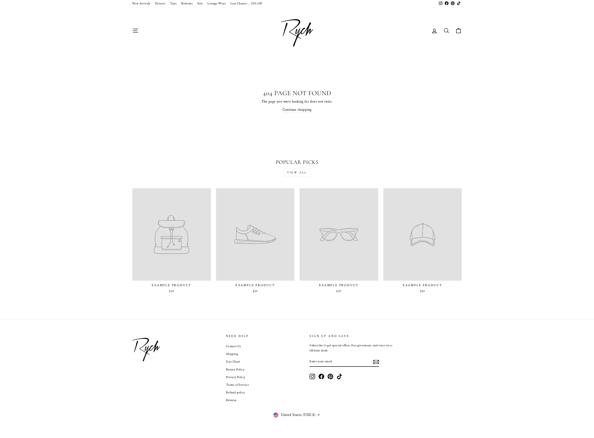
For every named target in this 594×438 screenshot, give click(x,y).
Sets (200, 3)
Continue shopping (297, 109)
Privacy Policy (235, 377)
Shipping (232, 354)
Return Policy (235, 369)
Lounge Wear (216, 3)
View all (297, 172)
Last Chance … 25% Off (246, 3)
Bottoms (187, 3)
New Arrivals (141, 3)
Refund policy (235, 392)
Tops (173, 3)
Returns (231, 400)
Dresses (160, 3)
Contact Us (233, 346)
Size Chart (233, 362)
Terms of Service (237, 385)
